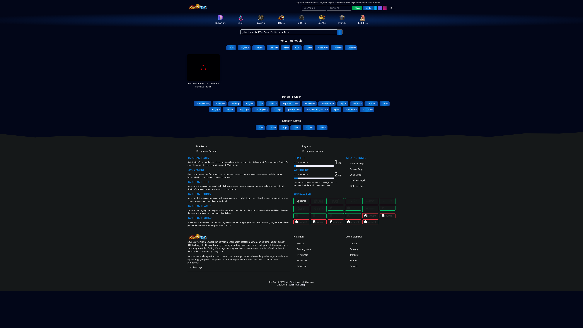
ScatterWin (289, 282)
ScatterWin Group (297, 285)
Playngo (216, 109)
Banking (353, 249)
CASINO (261, 22)
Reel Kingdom (327, 103)
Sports (296, 127)
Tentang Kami (303, 249)
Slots (260, 127)
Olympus (245, 47)
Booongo (235, 103)
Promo (353, 260)
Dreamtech (310, 103)
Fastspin (278, 109)
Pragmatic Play (203, 103)
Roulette (338, 47)
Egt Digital (244, 109)
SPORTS (302, 22)
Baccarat (352, 47)
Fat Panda (372, 103)
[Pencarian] (340, 32)
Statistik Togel (356, 185)
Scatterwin (368, 109)
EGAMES (322, 22)
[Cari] (380, 8)
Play (203, 72)
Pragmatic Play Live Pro (317, 109)
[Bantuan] (375, 8)
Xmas (286, 47)
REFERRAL (362, 22)
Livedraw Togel (357, 180)
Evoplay (273, 103)
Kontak (300, 243)
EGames (309, 127)
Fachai (385, 103)
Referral (353, 266)
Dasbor (353, 243)
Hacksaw (357, 103)
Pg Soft (343, 103)
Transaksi (354, 254)
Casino (272, 127)
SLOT (241, 22)
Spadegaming (261, 109)
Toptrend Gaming (290, 103)
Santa (297, 47)
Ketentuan (301, 260)
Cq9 (261, 103)
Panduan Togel (357, 163)
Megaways (322, 47)
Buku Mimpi (355, 174)
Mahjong (259, 47)
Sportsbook (351, 109)
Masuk (358, 8)
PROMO (342, 22)
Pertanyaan (302, 254)
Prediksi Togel (356, 169)
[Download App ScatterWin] (291, 276)
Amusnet (229, 109)
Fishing (322, 127)
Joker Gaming (294, 109)
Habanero (220, 103)
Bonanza (273, 47)
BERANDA (220, 22)
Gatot (309, 47)
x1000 (232, 47)
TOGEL (281, 22)
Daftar (369, 8)
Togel (284, 127)
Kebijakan (301, 266)
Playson (250, 103)
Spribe (337, 109)
